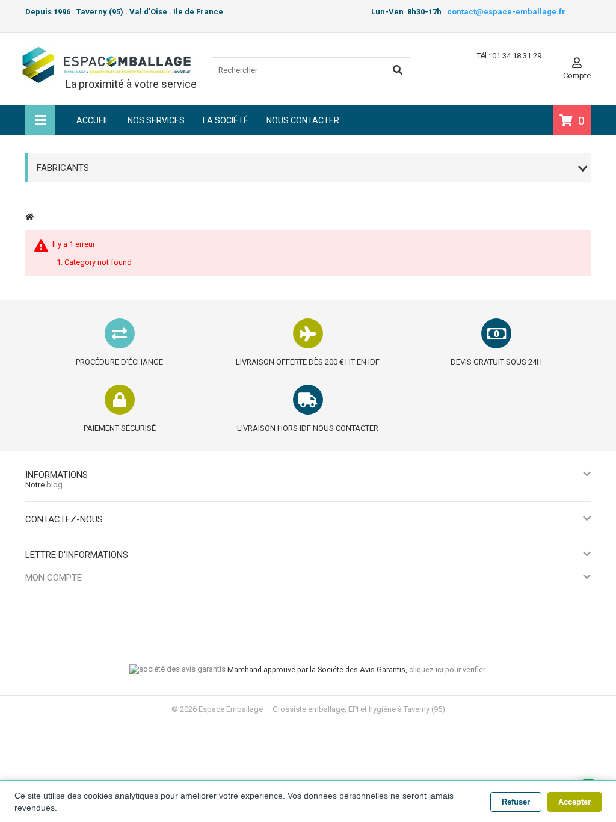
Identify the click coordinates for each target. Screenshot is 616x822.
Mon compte (53, 577)
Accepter (574, 801)
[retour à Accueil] (29, 216)
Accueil (92, 120)
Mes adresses (50, 623)
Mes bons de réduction (65, 653)
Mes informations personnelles (79, 638)
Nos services (156, 120)
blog (54, 484)
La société (225, 120)
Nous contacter (302, 120)
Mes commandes (55, 593)
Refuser (516, 801)
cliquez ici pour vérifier (447, 669)
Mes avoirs (44, 608)
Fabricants (63, 167)
